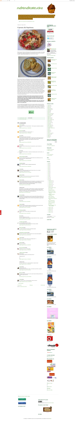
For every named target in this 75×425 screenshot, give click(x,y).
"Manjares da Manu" (22, 252)
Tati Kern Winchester (22, 156)
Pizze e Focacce (50, 122)
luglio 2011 (50, 186)
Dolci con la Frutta (50, 113)
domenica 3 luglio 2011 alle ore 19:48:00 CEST (25, 166)
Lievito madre (49, 115)
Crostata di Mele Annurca (51, 197)
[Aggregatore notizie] (48, 366)
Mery (20, 135)
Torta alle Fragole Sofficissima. (53, 73)
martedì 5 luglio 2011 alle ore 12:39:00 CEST (25, 249)
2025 (48, 164)
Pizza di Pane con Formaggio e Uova (53, 81)
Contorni (49, 110)
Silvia (20, 144)
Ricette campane (50, 125)
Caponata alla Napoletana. (51, 202)
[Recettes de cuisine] (49, 383)
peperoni (49, 136)
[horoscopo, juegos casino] (48, 388)
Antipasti (49, 105)
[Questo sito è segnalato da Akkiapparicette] (50, 370)
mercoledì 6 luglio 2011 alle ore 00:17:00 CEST (25, 276)
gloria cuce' (20, 272)
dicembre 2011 (50, 180)
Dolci (48, 112)
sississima (20, 174)
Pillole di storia (49, 150)
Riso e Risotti (49, 126)
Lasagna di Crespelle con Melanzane (53, 99)
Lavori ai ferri (49, 155)
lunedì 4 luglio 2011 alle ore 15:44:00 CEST (24, 213)
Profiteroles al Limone (54, 68)
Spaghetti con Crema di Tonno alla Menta (53, 77)
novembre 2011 (51, 181)
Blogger (50, 418)
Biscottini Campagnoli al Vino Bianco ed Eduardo (52, 205)
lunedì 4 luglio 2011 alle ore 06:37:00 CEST (24, 184)
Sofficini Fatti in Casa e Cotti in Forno (54, 60)
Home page (31, 285)
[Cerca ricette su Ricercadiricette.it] (49, 356)
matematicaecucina (53, 48)
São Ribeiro (20, 163)
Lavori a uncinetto (50, 154)
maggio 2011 (50, 208)
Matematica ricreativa (50, 149)
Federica (20, 179)
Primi (48, 123)
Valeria (20, 279)
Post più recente (20, 285)
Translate (53, 217)
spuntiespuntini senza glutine (23, 232)
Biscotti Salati (49, 108)
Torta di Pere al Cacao (54, 63)
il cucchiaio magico (21, 221)
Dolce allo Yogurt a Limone (51, 191)
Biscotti (49, 107)
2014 (48, 176)
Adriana (20, 237)
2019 (48, 170)
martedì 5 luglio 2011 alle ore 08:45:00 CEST (25, 234)
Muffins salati (49, 118)
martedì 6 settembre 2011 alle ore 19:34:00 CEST (25, 281)
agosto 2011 (50, 185)
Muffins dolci (49, 117)
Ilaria (20, 215)
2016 (48, 173)
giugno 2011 (50, 207)
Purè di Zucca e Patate (54, 85)
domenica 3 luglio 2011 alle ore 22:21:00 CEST (25, 172)
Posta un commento (20, 283)
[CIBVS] (50, 381)
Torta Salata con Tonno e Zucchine (53, 90)
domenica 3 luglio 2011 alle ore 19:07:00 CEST (25, 160)
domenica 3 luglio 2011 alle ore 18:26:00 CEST (25, 153)
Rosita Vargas (21, 227)
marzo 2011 (50, 210)
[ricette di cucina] (49, 378)
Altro (48, 159)
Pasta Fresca (49, 120)
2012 (48, 178)
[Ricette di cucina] (49, 362)
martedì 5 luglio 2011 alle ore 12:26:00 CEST (25, 244)
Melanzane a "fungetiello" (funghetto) (51, 194)
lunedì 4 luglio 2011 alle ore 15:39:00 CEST (24, 207)
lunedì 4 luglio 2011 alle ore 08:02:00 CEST (24, 192)
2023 (48, 165)
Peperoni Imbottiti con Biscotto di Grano (52, 199)
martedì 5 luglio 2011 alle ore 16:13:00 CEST (25, 269)
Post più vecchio (43, 285)
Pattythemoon (21, 210)
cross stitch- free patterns (51, 145)
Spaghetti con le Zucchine (51, 201)
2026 (48, 163)
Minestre (49, 116)
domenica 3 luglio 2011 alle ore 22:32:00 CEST (25, 177)
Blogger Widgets (32, 21)
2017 (48, 172)
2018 (48, 171)
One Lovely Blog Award (51, 200)
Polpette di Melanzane (51, 196)
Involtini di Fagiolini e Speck (52, 187)
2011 (48, 179)
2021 (48, 167)
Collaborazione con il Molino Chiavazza (52, 192)
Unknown (20, 124)
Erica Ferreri (21, 130)
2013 (48, 177)
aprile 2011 (50, 209)
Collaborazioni (49, 109)
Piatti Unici (49, 121)
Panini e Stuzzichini (50, 119)
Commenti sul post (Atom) (23, 286)
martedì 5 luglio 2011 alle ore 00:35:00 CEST (25, 224)
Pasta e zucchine (50, 188)
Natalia (20, 266)
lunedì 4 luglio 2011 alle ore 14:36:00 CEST (24, 201)
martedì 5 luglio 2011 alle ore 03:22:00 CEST (25, 229)
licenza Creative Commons (50, 402)
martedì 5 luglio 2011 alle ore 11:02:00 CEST (25, 239)
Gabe (20, 169)
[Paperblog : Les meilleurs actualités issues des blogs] (54, 378)
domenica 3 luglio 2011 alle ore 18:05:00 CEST (25, 142)
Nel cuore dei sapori (22, 247)
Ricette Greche (49, 124)
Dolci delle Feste (50, 114)
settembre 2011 (51, 184)
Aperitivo (49, 106)
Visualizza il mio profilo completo (51, 55)
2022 (48, 166)
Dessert (48, 111)
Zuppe (48, 135)
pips (19, 150)
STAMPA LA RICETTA (51, 127)
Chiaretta (20, 242)
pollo (48, 137)
